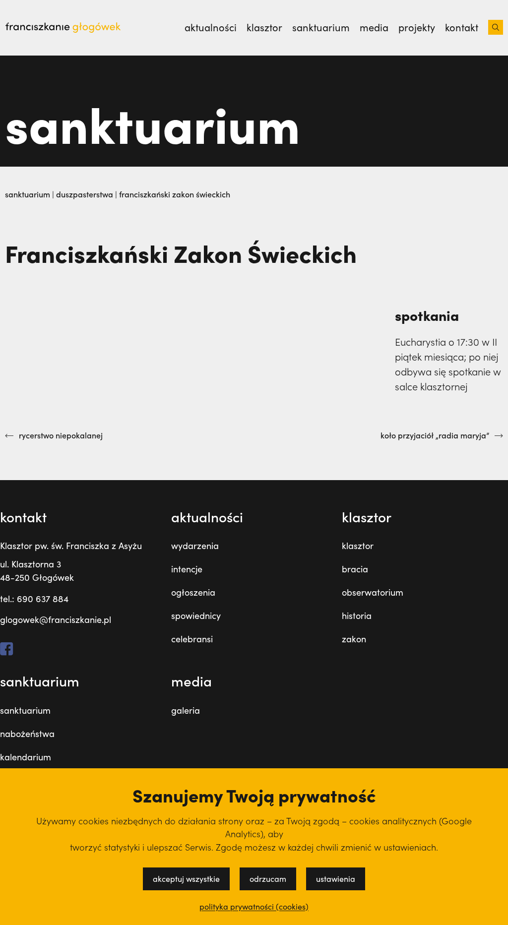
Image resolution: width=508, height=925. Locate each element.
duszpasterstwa (85, 194)
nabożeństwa (27, 734)
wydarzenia (195, 546)
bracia (355, 569)
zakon (354, 639)
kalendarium (25, 757)
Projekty (416, 27)
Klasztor (264, 27)
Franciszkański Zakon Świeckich (174, 194)
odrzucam (268, 878)
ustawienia (335, 878)
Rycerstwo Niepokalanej (61, 435)
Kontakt (461, 27)
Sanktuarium (321, 27)
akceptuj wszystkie (186, 878)
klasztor (358, 546)
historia (357, 615)
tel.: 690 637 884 (34, 599)
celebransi (192, 639)
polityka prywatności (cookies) (254, 906)
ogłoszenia (193, 592)
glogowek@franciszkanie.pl (55, 619)
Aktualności (211, 27)
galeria (185, 710)
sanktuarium (25, 710)
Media (374, 27)
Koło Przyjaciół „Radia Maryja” (435, 435)
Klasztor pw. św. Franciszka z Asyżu (71, 546)
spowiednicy (196, 615)
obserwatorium (372, 592)
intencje (186, 569)
